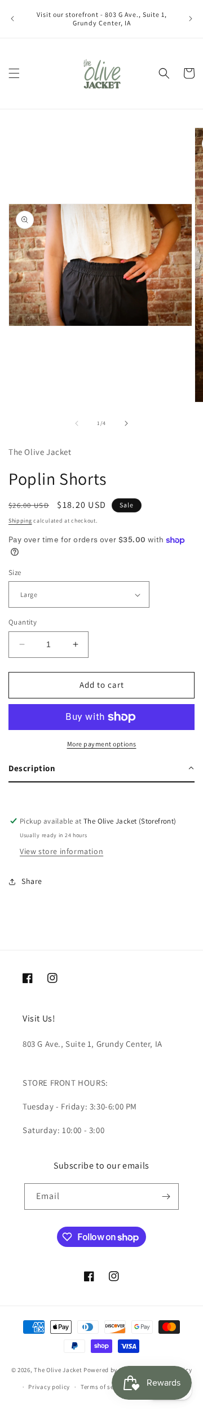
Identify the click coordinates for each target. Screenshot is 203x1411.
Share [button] (31, 881)
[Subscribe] (165, 1196)
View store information (61, 851)
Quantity (22, 622)
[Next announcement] (190, 18)
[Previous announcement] (12, 18)
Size (14, 572)
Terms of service (104, 1387)
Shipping (20, 520)
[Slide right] (126, 423)
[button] (14, 73)
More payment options (101, 744)
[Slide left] (76, 423)
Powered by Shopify (112, 1369)
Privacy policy (49, 1387)
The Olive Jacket (58, 1369)
